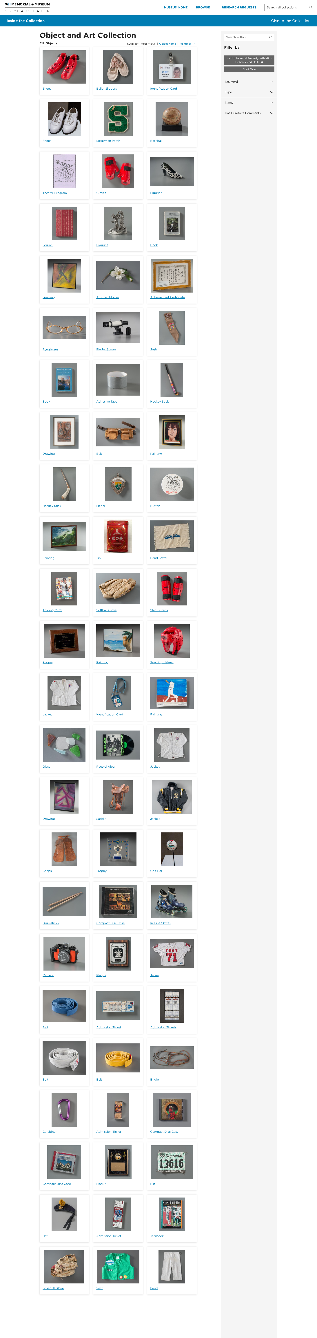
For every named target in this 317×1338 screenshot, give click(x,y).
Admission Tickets (163, 1027)
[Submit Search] (311, 7)
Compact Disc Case (110, 923)
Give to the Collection (290, 21)
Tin (98, 558)
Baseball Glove (53, 1288)
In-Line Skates (160, 923)
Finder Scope (106, 349)
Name (229, 102)
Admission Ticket (108, 1027)
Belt (99, 453)
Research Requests (239, 7)
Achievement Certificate (167, 297)
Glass (46, 766)
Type (228, 92)
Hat (45, 1236)
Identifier (185, 43)
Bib (152, 1184)
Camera (48, 975)
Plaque (47, 662)
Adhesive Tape (106, 401)
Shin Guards (159, 610)
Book (154, 245)
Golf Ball (156, 871)
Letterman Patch (108, 141)
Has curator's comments (243, 113)
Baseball (156, 141)
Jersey (154, 975)
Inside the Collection (26, 21)
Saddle (101, 819)
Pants (154, 1288)
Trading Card (52, 610)
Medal (100, 506)
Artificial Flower (107, 297)
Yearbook (157, 1236)
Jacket (47, 714)
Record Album (106, 766)
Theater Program (55, 193)
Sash (153, 349)
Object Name (167, 43)
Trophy (101, 871)
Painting (156, 453)
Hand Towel (158, 558)
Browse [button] (203, 7)
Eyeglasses (50, 349)
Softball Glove (106, 610)
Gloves (101, 193)
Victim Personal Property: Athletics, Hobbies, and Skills (249, 60)
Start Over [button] (249, 69)
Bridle (154, 1079)
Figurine (156, 193)
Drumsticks (51, 923)
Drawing (49, 297)
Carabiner (50, 1131)
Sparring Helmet (162, 662)
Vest (99, 1288)
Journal (48, 245)
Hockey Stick (159, 401)
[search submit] (270, 37)
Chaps (47, 871)
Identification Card (163, 88)
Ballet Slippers (106, 88)
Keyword (231, 81)
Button (155, 506)
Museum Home (176, 7)
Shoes (47, 88)
